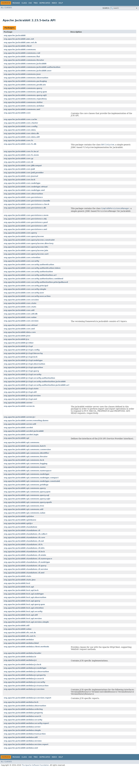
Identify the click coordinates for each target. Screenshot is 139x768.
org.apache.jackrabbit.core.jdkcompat (23, 166)
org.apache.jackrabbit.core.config (20, 126)
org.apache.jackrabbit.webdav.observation (25, 706)
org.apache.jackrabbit (15, 35)
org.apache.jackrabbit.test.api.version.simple (26, 622)
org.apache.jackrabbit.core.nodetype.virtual (25, 187)
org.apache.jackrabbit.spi (16, 438)
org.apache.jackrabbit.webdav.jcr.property (25, 675)
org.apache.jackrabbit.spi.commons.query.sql (26, 495)
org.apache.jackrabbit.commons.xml (22, 109)
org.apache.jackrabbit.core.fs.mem (21, 155)
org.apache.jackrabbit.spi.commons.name (25, 467)
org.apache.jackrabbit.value (17, 629)
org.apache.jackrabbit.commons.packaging (25, 81)
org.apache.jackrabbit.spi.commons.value (24, 513)
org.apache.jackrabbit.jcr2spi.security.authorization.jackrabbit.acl (36, 385)
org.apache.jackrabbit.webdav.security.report (26, 723)
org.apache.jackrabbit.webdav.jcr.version (24, 689)
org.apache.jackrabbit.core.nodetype (22, 183)
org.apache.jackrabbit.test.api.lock (21, 590)
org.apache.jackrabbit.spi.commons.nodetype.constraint (32, 481)
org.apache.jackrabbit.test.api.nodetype (24, 594)
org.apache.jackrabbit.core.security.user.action (27, 296)
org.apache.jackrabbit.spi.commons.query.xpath (28, 502)
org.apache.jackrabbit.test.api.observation (25, 597)
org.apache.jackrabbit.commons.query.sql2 (25, 95)
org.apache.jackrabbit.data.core (20, 332)
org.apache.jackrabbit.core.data (20, 130)
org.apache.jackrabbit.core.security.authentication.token (32, 268)
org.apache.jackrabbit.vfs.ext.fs (20, 636)
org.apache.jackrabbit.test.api (19, 587)
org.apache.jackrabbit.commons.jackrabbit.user (27, 71)
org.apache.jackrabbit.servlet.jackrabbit (24, 431)
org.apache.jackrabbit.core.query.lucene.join (26, 250)
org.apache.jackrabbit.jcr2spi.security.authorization (29, 378)
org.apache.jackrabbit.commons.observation (26, 78)
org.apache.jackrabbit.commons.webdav (24, 106)
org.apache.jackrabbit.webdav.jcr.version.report (27, 698)
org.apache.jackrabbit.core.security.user (24, 293)
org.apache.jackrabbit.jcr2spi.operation (23, 367)
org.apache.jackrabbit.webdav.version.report (26, 744)
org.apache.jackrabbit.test (17, 583)
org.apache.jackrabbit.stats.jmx (19, 580)
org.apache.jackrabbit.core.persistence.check (26, 204)
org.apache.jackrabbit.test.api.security (23, 611)
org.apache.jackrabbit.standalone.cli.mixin (25, 555)
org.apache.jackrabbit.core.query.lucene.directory (28, 243)
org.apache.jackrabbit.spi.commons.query (25, 488)
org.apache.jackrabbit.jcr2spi (18, 346)
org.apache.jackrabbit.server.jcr (19, 417)
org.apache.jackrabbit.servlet (18, 428)
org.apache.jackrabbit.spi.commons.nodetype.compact (31, 478)
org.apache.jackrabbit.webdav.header (22, 653)
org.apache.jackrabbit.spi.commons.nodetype (26, 474)
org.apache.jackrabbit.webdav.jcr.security (24, 682)
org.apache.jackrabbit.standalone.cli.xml (24, 573)
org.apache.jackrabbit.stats (17, 576)
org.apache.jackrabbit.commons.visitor (23, 102)
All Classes (6, 8)
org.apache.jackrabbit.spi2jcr (18, 523)
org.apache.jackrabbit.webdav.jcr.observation (26, 672)
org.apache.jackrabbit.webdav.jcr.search (24, 679)
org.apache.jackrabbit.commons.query (23, 88)
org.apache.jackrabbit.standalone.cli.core (24, 537)
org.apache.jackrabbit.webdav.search (22, 716)
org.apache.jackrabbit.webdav (19, 640)
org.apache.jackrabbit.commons (20, 49)
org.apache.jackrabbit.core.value (20, 317)
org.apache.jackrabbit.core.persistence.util (25, 226)
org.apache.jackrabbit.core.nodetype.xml (24, 190)
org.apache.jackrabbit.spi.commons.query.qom (27, 492)
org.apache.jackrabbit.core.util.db (20, 314)
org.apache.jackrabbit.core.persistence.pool (26, 222)
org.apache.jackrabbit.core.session (21, 300)
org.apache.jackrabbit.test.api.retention (24, 608)
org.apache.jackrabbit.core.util (19, 310)
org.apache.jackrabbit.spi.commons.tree (24, 506)
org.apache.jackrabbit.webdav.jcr (20, 660)
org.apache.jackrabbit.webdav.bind (21, 643)
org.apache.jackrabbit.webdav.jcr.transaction (26, 686)
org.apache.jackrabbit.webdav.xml (21, 748)
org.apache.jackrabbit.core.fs (18, 140)
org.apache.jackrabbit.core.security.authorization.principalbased (36, 282)
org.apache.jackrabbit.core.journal (21, 176)
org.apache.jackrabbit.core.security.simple (25, 289)
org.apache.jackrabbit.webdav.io (20, 657)
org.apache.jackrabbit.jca (16, 339)
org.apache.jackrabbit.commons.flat (22, 57)
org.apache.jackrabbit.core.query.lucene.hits (26, 247)
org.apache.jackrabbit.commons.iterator (24, 60)
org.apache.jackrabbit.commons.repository (25, 99)
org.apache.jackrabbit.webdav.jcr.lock (22, 664)
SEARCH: (106, 8)
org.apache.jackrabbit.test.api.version (23, 618)
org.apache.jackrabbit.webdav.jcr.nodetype (25, 668)
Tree (36, 3)
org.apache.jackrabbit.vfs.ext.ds (20, 633)
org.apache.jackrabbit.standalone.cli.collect (25, 534)
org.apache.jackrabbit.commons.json (22, 74)
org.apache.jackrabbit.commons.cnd (22, 53)
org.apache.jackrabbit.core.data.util (22, 137)
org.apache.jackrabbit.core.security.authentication (29, 264)
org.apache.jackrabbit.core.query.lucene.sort (26, 254)
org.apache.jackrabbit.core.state (20, 303)
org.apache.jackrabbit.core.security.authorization (28, 272)
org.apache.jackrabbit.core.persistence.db (25, 208)
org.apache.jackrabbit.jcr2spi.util (20, 392)
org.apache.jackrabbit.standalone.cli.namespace (28, 559)
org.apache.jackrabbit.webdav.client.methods (26, 647)
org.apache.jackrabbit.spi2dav (19, 516)
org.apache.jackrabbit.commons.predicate (25, 85)
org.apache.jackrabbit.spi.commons (21, 442)
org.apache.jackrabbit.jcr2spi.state (21, 389)
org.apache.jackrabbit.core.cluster (21, 123)
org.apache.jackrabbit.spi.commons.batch (25, 446)
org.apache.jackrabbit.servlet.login (21, 435)
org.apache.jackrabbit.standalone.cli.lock (24, 552)
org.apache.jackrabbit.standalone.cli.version (26, 569)
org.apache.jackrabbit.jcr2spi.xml (20, 399)
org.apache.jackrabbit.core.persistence (23, 197)
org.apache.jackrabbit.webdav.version (23, 741)
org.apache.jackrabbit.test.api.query (22, 601)
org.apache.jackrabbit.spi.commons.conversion (27, 449)
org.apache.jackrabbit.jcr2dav (18, 343)
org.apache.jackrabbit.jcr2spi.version (22, 396)
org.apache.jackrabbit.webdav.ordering (23, 709)
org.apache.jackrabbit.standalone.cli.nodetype (27, 562)
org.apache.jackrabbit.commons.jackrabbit (25, 64)
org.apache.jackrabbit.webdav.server (22, 727)
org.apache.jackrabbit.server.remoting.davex (26, 420)
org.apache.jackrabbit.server (18, 403)
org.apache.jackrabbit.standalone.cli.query (25, 566)
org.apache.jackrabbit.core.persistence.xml (25, 229)
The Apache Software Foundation (35, 765)
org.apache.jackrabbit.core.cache (20, 119)
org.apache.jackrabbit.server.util (20, 424)
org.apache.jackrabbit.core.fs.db (20, 144)
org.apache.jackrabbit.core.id (18, 162)
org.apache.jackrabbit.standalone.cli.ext (24, 541)
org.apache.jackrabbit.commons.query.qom (25, 92)
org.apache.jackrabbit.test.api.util (21, 615)
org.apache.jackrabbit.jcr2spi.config (22, 350)
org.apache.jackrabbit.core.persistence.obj (25, 219)
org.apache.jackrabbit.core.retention (22, 257)
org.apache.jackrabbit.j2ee (17, 336)
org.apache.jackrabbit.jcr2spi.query (21, 371)
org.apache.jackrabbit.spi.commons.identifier (26, 453)
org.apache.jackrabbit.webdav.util (20, 737)
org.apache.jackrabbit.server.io (19, 406)
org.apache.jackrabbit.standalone (20, 527)
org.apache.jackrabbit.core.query (20, 233)
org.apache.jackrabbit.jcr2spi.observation (24, 364)
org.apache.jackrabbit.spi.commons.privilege (26, 485)
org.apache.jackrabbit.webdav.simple (22, 730)
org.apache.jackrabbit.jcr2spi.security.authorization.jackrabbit (35, 381)
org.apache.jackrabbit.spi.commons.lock (24, 460)
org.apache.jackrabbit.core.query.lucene (24, 236)
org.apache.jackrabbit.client (18, 46)
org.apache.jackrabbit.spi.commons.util (23, 509)
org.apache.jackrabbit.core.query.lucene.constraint (29, 240)
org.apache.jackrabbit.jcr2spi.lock (20, 357)
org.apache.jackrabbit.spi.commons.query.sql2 (27, 499)
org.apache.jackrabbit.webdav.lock (21, 702)
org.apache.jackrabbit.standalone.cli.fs (23, 545)
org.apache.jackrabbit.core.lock (19, 180)
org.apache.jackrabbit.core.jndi (19, 169)
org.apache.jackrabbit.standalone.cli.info (24, 548)
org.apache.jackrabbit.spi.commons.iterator (26, 456)
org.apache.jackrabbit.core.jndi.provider (24, 173)
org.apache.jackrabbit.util (16, 625)
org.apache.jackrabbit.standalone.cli (22, 530)
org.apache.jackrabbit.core (17, 113)
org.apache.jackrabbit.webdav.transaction (25, 734)
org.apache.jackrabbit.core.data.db (21, 133)
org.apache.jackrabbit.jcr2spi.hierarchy (23, 353)
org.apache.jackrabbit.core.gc (19, 158)
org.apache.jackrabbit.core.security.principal (26, 286)
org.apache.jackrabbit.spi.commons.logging (25, 464)
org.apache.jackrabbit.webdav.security (23, 720)
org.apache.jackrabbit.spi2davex (20, 520)
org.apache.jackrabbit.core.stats (20, 307)
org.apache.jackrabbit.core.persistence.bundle (27, 201)
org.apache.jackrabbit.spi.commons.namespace (27, 471)
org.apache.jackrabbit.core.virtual (20, 325)
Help (61, 3)
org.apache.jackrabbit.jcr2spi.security (22, 374)
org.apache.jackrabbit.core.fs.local (21, 151)
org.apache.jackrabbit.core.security (21, 261)
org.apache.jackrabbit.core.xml (19, 329)
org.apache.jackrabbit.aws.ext (19, 39)
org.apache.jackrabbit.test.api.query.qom (24, 604)
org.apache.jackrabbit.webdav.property (23, 713)
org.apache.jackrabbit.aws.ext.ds (20, 42)
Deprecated (44, 3)
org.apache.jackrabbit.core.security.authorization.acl (30, 275)
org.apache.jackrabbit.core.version (21, 321)
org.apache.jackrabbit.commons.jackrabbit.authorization (32, 67)
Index (54, 3)
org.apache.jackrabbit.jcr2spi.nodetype (23, 360)
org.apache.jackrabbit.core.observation (23, 194)
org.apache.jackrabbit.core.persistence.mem (26, 215)
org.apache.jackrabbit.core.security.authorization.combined (33, 279)
